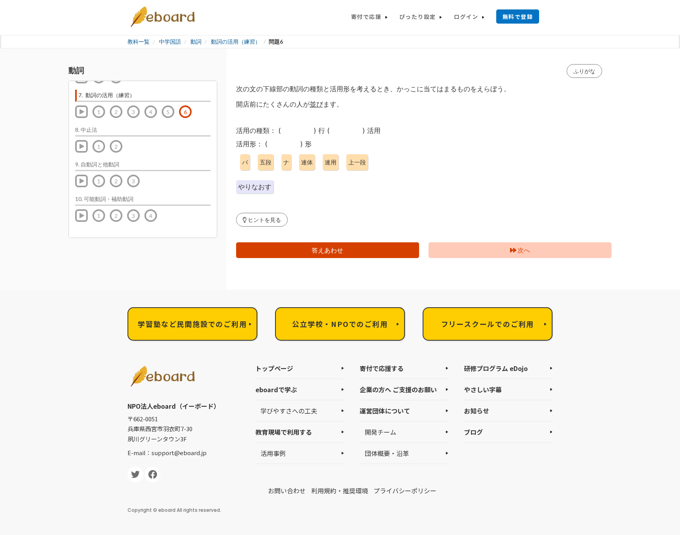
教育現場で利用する (283, 432)
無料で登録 (518, 16)
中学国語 (170, 41)
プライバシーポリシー (404, 490)
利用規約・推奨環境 (339, 490)
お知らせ (476, 410)
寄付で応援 (366, 16)
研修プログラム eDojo (496, 368)
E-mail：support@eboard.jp (167, 452)
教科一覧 (139, 41)
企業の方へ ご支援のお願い (398, 389)
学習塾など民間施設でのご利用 (192, 324)
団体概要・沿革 (387, 453)
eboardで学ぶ (276, 389)
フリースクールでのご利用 (487, 324)
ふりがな (584, 71)
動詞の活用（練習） (236, 41)
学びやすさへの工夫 (289, 410)
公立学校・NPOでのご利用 (340, 324)
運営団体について (385, 410)
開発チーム (380, 432)
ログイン (466, 16)
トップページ (274, 368)
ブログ (473, 432)
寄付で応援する (382, 368)
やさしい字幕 (483, 389)
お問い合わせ (287, 490)
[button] (262, 220)
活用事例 (273, 453)
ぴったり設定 (417, 16)
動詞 (195, 41)
